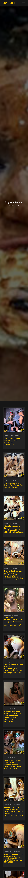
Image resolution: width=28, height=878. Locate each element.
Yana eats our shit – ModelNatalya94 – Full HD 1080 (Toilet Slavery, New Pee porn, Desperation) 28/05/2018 (13, 811)
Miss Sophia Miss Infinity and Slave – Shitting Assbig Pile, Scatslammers (13, 441)
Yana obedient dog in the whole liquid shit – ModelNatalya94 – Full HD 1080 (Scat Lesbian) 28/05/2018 (13, 858)
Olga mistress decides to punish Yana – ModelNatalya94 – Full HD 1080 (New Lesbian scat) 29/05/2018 (13, 764)
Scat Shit (9, 3)
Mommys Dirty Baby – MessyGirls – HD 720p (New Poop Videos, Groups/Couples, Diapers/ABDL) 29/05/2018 (12, 716)
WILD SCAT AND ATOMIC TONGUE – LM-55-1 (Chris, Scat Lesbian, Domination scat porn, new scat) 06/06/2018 (13, 622)
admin (19, 435)
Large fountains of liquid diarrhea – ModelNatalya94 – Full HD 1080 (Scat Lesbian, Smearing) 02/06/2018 (13, 669)
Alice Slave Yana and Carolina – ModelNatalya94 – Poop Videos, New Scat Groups (14, 529)
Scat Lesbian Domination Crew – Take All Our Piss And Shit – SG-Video (13, 485)
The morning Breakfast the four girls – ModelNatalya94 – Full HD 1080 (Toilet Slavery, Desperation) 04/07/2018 (13, 575)
